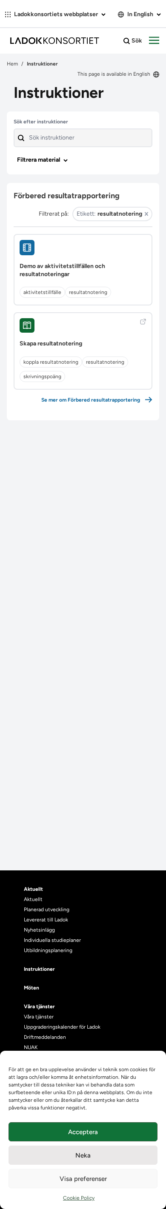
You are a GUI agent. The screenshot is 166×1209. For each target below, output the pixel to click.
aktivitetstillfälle (42, 292)
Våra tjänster (39, 1017)
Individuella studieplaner (53, 940)
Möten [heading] (31, 988)
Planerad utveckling (46, 909)
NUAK (30, 1047)
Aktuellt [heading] (33, 889)
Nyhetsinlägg (39, 930)
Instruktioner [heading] (39, 969)
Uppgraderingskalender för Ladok (62, 1027)
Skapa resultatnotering (51, 343)
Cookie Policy (78, 1198)
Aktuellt (33, 899)
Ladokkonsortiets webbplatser (56, 14)
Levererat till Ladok (46, 920)
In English (140, 14)
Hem (12, 64)
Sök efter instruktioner (41, 122)
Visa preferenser (83, 1179)
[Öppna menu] (154, 41)
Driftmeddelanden (45, 1037)
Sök (136, 40)
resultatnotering (88, 292)
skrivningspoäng (42, 376)
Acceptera (83, 1132)
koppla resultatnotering (50, 362)
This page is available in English (114, 74)
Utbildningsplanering (48, 950)
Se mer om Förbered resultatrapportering (90, 400)
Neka (83, 1155)
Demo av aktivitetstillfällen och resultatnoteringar (62, 270)
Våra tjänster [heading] (39, 1006)
